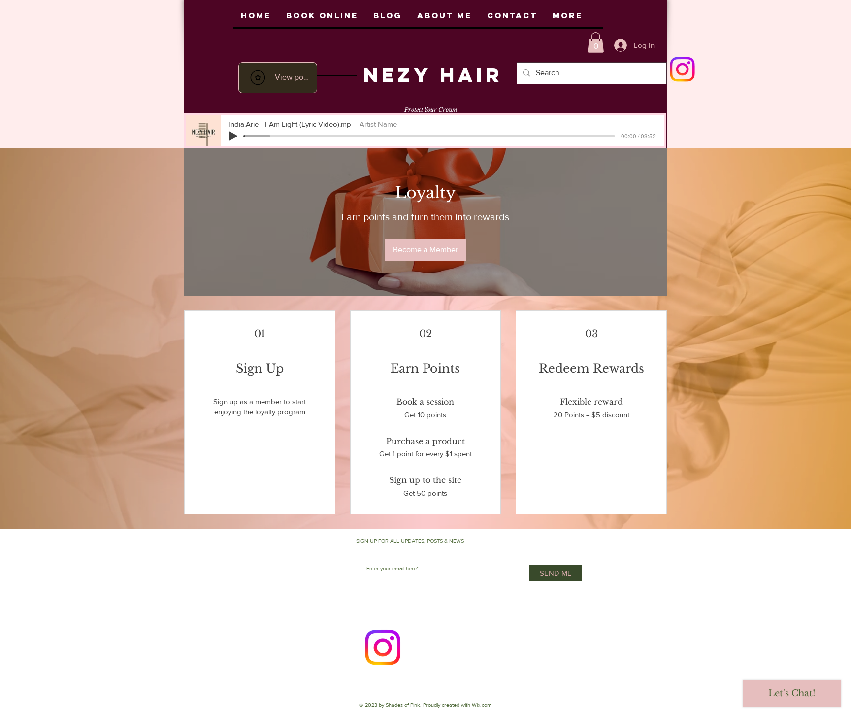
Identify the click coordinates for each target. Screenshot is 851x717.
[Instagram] (382, 647)
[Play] (233, 136)
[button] (595, 42)
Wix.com (481, 705)
